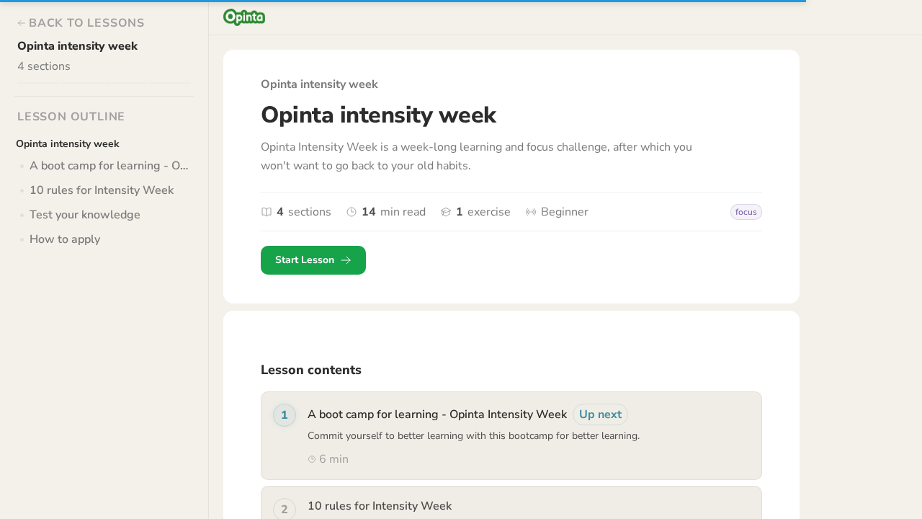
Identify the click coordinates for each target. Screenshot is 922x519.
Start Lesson (304, 260)
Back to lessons (87, 23)
